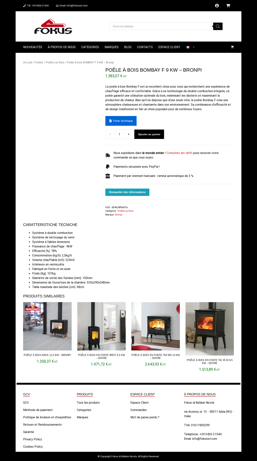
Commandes (138, 410)
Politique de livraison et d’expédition (47, 417)
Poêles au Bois (55, 62)
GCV (26, 402)
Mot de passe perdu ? (144, 417)
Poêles (39, 62)
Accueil (27, 62)
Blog (128, 47)
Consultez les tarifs (180, 153)
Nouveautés (32, 47)
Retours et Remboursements (42, 424)
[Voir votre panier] (232, 47)
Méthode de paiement (38, 410)
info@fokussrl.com (204, 439)
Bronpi (118, 214)
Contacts (145, 47)
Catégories (90, 47)
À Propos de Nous (62, 47)
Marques (112, 47)
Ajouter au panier (149, 134)
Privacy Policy (32, 439)
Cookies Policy (33, 446)
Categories (84, 410)
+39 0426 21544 (210, 434)
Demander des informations (127, 192)
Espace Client (169, 47)
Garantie (28, 432)
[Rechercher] (218, 26)
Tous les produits (88, 402)
